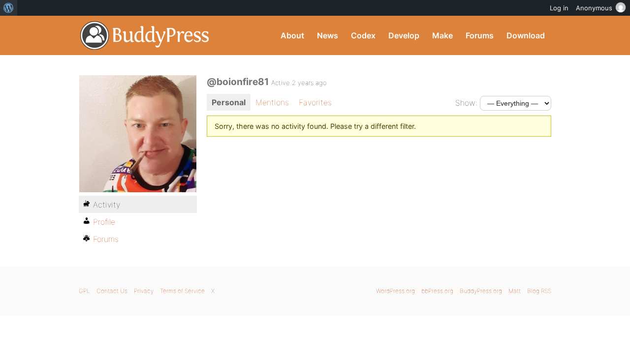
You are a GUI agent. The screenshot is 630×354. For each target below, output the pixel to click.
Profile (104, 222)
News (327, 35)
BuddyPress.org (145, 35)
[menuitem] (8, 8)
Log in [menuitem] (559, 8)
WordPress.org (395, 291)
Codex (363, 35)
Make (442, 35)
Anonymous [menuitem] (594, 8)
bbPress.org (437, 291)
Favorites (315, 102)
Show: (466, 103)
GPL (84, 291)
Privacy (144, 291)
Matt (514, 291)
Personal (229, 102)
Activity (106, 204)
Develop (403, 35)
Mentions (272, 102)
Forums (480, 35)
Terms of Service (182, 291)
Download (525, 35)
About (292, 35)
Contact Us (111, 291)
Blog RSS (539, 291)
